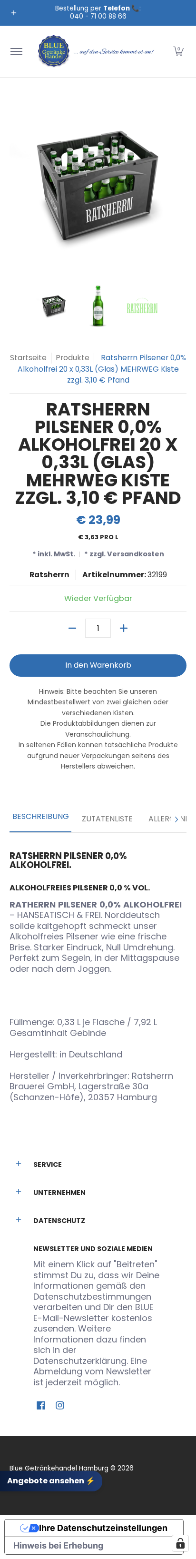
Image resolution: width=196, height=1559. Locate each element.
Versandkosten (135, 554)
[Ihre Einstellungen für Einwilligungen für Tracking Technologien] (180, 1543)
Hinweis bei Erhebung (58, 1545)
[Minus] (72, 628)
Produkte (72, 357)
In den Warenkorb (98, 665)
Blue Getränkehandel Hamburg (59, 1468)
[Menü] (16, 51)
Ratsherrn (49, 574)
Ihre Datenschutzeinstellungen (103, 1528)
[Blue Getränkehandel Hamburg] (96, 51)
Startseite (28, 357)
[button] (178, 51)
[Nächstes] (176, 819)
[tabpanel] (98, 973)
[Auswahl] (124, 628)
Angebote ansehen (51, 1480)
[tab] (40, 819)
